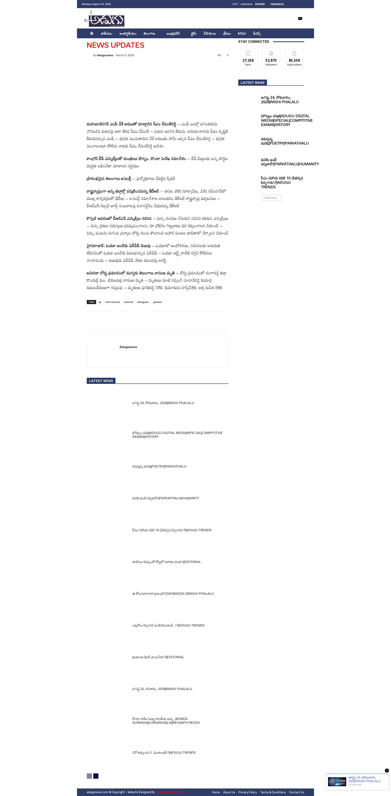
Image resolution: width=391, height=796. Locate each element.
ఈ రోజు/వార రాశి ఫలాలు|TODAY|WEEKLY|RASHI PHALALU (173, 593)
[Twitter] (292, 18)
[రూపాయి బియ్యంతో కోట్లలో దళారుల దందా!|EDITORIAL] (108, 563)
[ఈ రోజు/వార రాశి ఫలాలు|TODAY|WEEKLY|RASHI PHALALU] (108, 594)
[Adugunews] (90, 55)
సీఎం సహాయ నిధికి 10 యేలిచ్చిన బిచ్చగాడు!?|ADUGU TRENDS (172, 530)
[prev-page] (89, 776)
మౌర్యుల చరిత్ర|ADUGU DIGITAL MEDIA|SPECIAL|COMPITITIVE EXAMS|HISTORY (177, 434)
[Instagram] (276, 18)
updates (157, 301)
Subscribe (294, 51)
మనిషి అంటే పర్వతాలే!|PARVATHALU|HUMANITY (165, 498)
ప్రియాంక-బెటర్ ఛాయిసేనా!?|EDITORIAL (158, 657)
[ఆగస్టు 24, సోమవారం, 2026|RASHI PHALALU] (108, 404)
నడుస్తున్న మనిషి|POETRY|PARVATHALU (159, 466)
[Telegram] (176, 69)
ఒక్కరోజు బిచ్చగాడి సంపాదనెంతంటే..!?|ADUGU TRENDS (168, 625)
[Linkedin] (284, 18)
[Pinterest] (139, 69)
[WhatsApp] (148, 69)
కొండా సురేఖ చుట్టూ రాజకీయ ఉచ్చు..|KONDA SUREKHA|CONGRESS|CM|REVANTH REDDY (166, 720)
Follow (271, 51)
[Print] (167, 69)
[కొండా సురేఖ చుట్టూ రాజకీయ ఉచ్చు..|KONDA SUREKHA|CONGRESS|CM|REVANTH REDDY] (108, 722)
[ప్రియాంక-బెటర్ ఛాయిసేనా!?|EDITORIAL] (108, 658)
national (128, 301)
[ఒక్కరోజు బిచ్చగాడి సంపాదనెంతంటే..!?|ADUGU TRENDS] (108, 626)
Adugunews (105, 55)
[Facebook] (268, 18)
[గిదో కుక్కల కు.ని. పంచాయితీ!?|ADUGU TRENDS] (108, 753)
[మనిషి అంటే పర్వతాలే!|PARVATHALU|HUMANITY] (108, 499)
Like (248, 51)
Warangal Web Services (171, 792)
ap (100, 301)
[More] (195, 69)
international (112, 301)
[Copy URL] (185, 69)
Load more (270, 197)
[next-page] (95, 776)
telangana (143, 301)
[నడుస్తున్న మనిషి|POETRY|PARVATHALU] (108, 467)
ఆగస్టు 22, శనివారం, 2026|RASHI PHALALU (162, 688)
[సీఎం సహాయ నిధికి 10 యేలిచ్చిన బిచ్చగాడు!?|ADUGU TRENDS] (108, 531)
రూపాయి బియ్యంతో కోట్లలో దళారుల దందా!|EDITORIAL (166, 561)
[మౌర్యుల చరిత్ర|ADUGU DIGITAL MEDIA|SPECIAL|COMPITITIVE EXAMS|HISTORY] (108, 436)
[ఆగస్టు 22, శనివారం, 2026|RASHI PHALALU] (108, 690)
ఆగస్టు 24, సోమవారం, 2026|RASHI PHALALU (163, 403)
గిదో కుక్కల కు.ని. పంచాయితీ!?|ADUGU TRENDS (164, 752)
